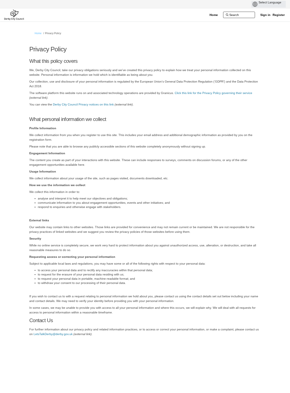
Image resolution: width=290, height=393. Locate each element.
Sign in (265, 15)
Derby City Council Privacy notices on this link (83, 104)
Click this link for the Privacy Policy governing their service (213, 93)
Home (38, 33)
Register (279, 15)
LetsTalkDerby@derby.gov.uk (53, 334)
